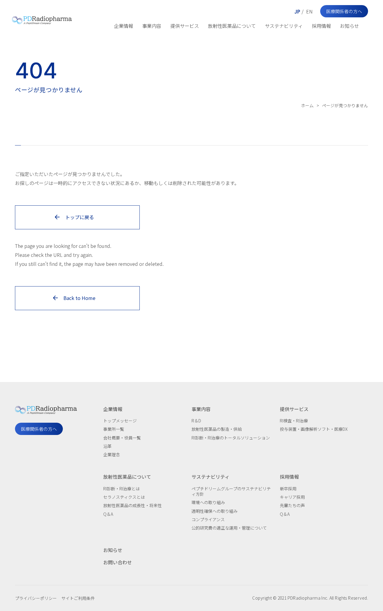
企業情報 (123, 25)
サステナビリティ (284, 25)
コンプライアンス (208, 519)
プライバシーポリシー (36, 598)
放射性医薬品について (232, 25)
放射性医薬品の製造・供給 (217, 429)
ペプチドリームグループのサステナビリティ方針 (231, 491)
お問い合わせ (117, 562)
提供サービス (184, 25)
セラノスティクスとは (124, 497)
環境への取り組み (208, 502)
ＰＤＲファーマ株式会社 (42, 18)
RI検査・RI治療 (294, 421)
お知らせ (349, 25)
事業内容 (151, 25)
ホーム (307, 105)
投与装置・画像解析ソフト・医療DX (314, 429)
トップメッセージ (120, 421)
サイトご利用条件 (78, 598)
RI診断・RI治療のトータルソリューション (231, 438)
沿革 (107, 446)
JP (297, 11)
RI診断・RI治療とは (121, 489)
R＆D (196, 421)
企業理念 (111, 454)
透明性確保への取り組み (215, 511)
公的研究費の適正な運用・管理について (229, 528)
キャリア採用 (292, 497)
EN (309, 11)
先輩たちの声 (292, 505)
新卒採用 (288, 489)
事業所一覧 (113, 429)
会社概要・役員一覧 (122, 438)
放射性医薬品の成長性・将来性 (132, 505)
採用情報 (321, 25)
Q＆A (108, 514)
